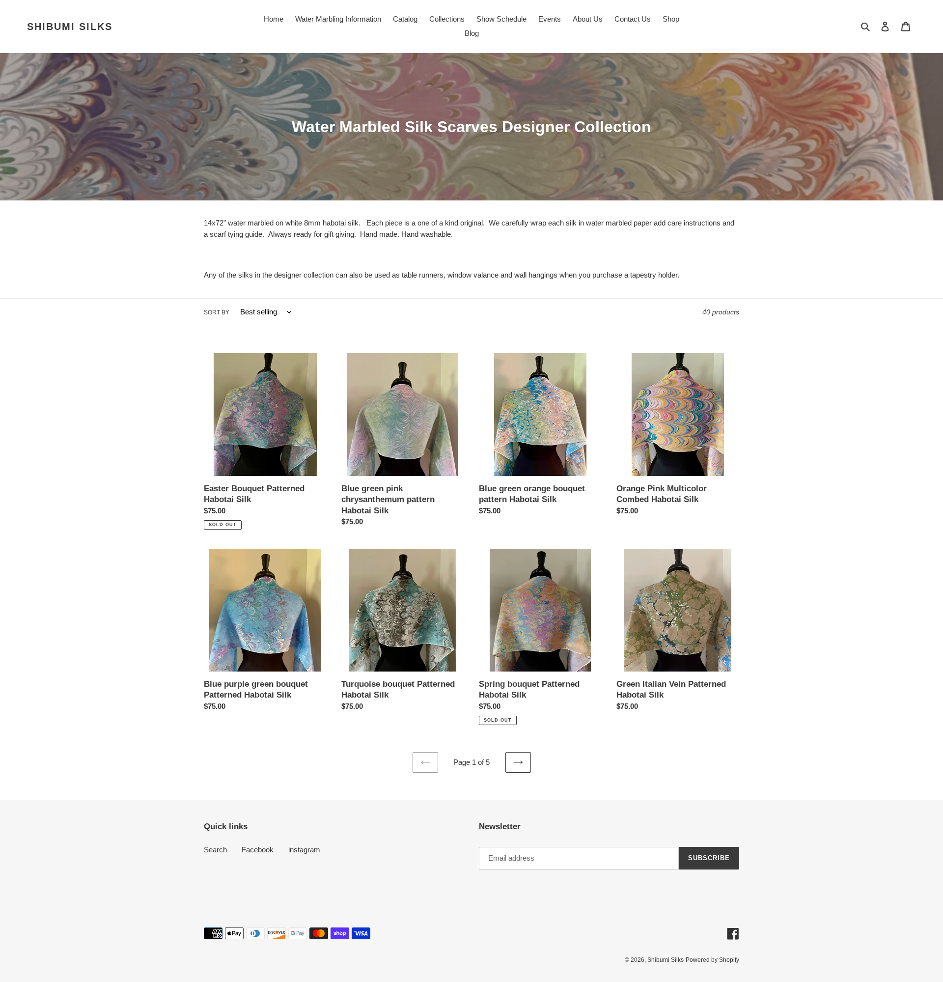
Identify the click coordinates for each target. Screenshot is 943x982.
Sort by (216, 312)
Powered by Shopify (712, 959)
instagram (304, 849)
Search (215, 849)
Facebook (258, 849)
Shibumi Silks (69, 26)
